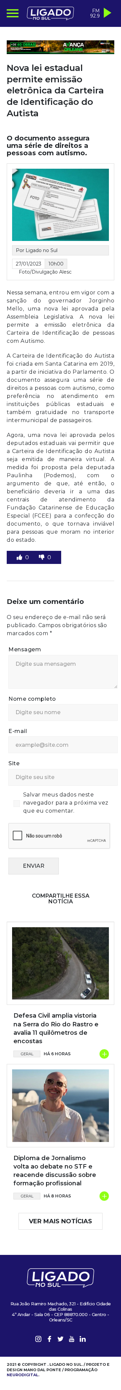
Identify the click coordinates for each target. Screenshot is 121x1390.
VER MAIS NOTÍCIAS (60, 1221)
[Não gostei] (42, 557)
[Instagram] (38, 1340)
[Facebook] (49, 1340)
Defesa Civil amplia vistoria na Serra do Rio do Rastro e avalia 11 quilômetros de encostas (55, 1028)
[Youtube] (72, 1340)
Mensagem (24, 649)
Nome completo (32, 699)
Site (13, 763)
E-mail (17, 731)
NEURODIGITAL (22, 1375)
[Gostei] (20, 557)
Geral (27, 1054)
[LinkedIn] (83, 1340)
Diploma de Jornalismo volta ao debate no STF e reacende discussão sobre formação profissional (54, 1170)
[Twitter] (60, 1340)
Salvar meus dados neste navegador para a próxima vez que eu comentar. (66, 802)
